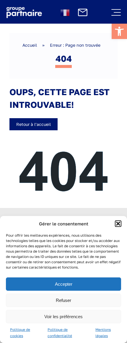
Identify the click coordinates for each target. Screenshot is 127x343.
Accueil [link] (29, 45)
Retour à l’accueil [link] (33, 124)
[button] (118, 224)
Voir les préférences (63, 316)
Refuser (63, 300)
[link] (119, 31)
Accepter (63, 284)
